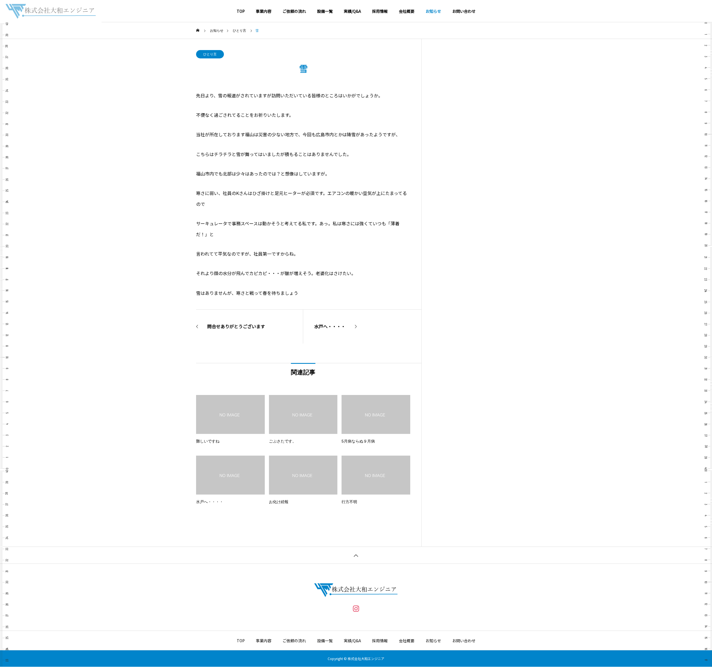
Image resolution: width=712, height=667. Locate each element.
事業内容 (263, 11)
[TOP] (356, 555)
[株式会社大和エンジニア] (51, 11)
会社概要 (406, 11)
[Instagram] (356, 608)
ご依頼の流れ (294, 11)
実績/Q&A (352, 11)
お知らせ (433, 11)
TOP (241, 11)
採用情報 (380, 11)
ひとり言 (210, 54)
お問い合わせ (464, 11)
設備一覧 (325, 11)
